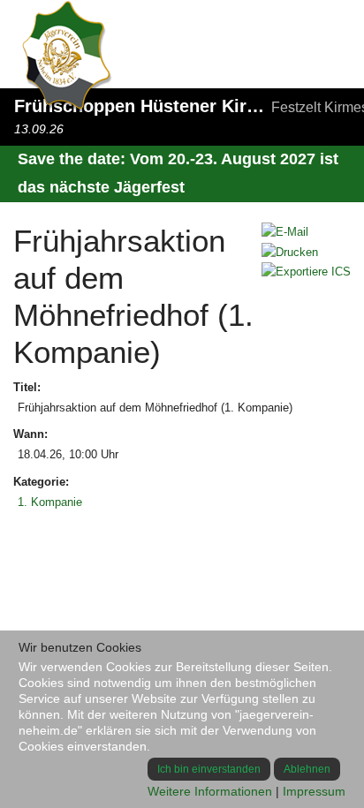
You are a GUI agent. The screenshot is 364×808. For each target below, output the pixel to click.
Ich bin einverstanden (209, 769)
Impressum (314, 791)
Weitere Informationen (210, 791)
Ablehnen (307, 769)
